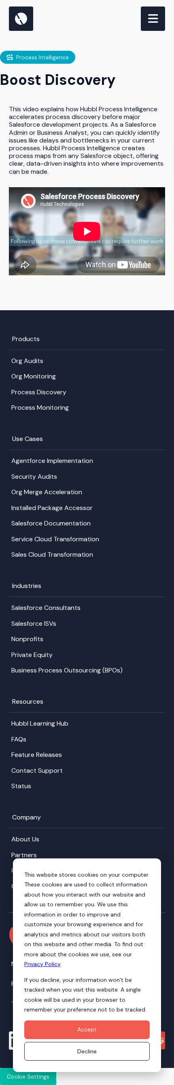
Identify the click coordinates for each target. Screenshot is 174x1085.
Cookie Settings (28, 1076)
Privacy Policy (42, 964)
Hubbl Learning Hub (39, 723)
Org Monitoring (33, 376)
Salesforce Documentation (51, 523)
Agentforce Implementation (52, 460)
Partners (24, 855)
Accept (87, 1029)
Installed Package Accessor (52, 508)
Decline (87, 1051)
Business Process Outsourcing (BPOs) (67, 670)
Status (21, 786)
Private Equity (32, 655)
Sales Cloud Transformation (52, 554)
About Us (25, 839)
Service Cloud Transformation (55, 539)
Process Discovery (38, 392)
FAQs (18, 739)
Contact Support (37, 770)
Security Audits (34, 476)
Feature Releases (36, 754)
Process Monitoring (40, 407)
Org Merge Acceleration (46, 492)
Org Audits (27, 361)
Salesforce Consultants (46, 607)
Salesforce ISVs (33, 623)
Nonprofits (27, 639)
